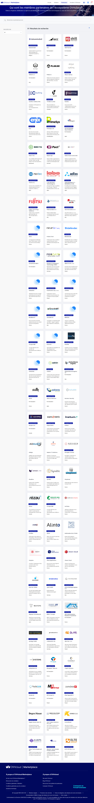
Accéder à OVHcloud (75, 2)
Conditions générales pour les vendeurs (16, 786)
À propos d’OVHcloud (51, 774)
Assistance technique (11, 788)
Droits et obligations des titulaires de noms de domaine (68, 792)
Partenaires (64, 2)
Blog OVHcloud (46, 780)
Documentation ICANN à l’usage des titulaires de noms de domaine (42, 795)
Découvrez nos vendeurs (12, 780)
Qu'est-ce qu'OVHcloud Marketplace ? (15, 778)
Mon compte (64, 795)
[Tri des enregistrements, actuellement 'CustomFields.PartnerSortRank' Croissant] (89, 28)
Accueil (49, 2)
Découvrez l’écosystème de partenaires (52, 783)
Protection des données (46, 792)
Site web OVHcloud (47, 778)
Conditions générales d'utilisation (14, 783)
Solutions (56, 2)
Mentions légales (33, 792)
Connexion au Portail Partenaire (79, 786)
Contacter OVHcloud (48, 786)
